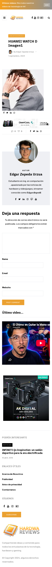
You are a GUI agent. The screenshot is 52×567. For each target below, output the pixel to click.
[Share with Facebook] (4, 112)
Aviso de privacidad (12, 484)
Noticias (7, 445)
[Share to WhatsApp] (14, 112)
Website (6, 287)
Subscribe (11, 515)
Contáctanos (9, 489)
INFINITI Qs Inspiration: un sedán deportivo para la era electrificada (22, 451)
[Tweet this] (7, 112)
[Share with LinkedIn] (10, 112)
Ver (47, 5)
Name (5, 259)
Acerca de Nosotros (12, 474)
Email (5, 273)
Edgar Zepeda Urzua (25, 51)
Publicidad (7, 479)
